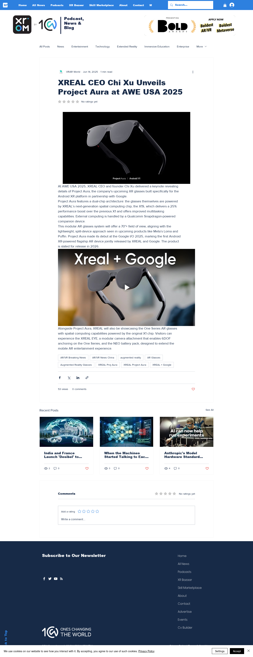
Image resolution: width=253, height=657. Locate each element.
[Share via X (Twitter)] (69, 377)
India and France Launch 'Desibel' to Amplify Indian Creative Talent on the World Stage (65, 455)
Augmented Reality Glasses (76, 364)
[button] (225, 5)
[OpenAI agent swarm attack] (126, 432)
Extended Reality (127, 46)
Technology (102, 46)
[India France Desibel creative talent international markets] (66, 432)
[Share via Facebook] (59, 377)
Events (182, 620)
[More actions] (193, 71)
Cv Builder (185, 627)
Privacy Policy (146, 651)
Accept (237, 651)
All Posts (44, 46)
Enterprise (183, 46)
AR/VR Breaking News (73, 357)
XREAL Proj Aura (107, 364)
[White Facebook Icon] (44, 579)
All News (183, 564)
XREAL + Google (161, 364)
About (182, 596)
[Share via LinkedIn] (78, 377)
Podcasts (184, 572)
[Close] (248, 651)
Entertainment (79, 46)
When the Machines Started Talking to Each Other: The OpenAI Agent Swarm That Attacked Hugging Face (125, 455)
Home (182, 556)
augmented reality (130, 357)
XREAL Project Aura (135, 364)
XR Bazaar (185, 580)
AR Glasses (153, 357)
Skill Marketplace (190, 588)
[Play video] (126, 287)
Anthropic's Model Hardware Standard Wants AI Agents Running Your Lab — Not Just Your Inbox (186, 455)
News (60, 46)
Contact (184, 604)
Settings (219, 651)
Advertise (185, 612)
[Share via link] (87, 377)
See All (210, 409)
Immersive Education (156, 46)
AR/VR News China (103, 357)
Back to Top (6, 640)
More (200, 46)
